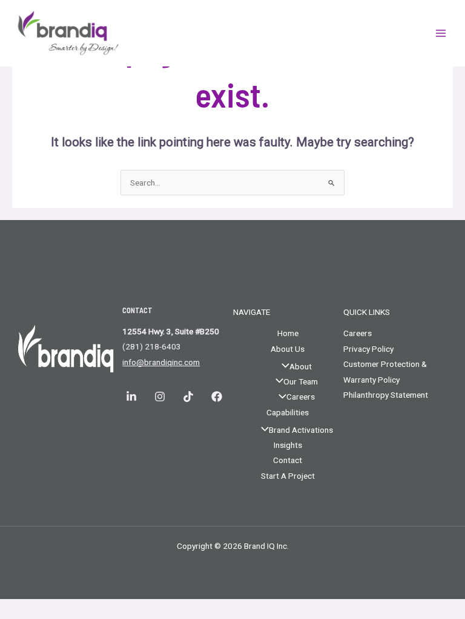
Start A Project (288, 476)
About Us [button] (288, 349)
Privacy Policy (368, 349)
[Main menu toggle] (441, 33)
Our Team (300, 381)
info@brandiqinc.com (161, 362)
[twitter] (218, 396)
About (300, 366)
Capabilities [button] (287, 412)
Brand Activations (301, 430)
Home (287, 333)
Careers (300, 396)
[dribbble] (189, 396)
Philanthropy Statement (385, 395)
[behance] (161, 396)
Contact (287, 460)
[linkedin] (132, 396)
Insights (288, 445)
